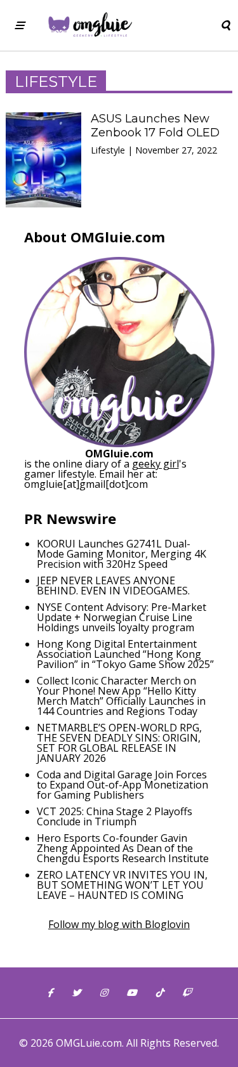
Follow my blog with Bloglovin (119, 924)
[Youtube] (131, 992)
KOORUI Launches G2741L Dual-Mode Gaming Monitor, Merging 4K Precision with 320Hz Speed (121, 554)
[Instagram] (103, 992)
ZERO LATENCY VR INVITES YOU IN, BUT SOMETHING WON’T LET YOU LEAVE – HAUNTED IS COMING (122, 885)
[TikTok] (159, 992)
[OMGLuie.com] (89, 25)
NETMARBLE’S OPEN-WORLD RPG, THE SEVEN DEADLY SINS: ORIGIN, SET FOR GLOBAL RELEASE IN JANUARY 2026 (119, 743)
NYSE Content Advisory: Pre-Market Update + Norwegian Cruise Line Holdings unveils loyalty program (121, 617)
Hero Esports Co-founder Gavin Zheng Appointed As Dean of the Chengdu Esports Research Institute (123, 848)
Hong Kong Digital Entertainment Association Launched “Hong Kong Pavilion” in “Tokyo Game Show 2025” (125, 654)
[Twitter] (76, 992)
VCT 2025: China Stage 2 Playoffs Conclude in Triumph (114, 816)
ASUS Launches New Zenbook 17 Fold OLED (155, 126)
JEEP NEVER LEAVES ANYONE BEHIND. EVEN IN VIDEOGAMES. (113, 585)
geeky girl (155, 464)
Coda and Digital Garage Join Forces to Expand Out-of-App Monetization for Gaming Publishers (122, 785)
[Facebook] (50, 992)
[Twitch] (186, 992)
